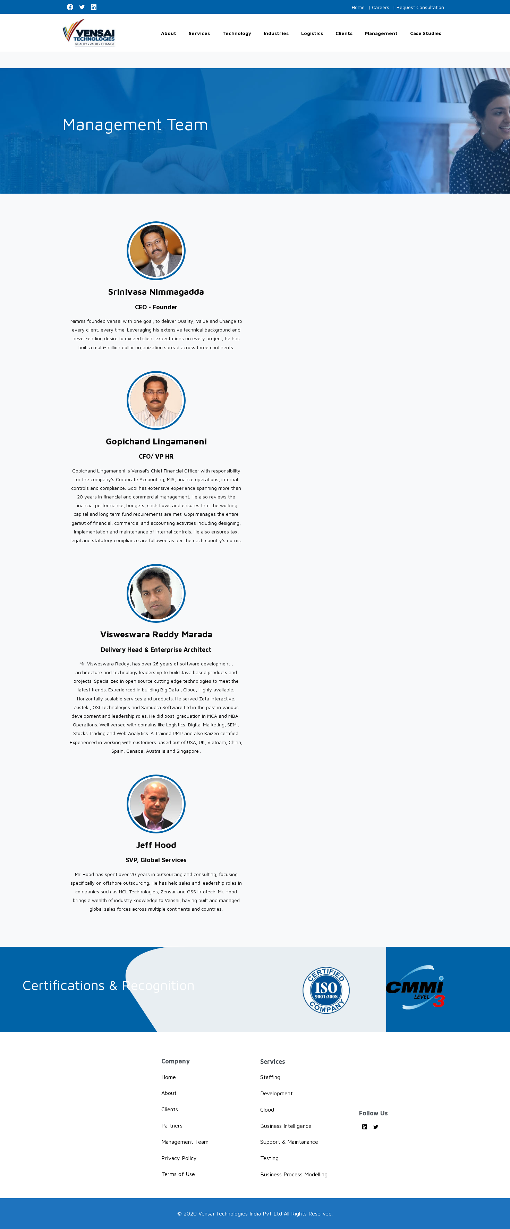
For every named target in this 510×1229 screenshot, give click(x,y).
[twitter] (82, 7)
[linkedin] (94, 7)
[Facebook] (70, 7)
